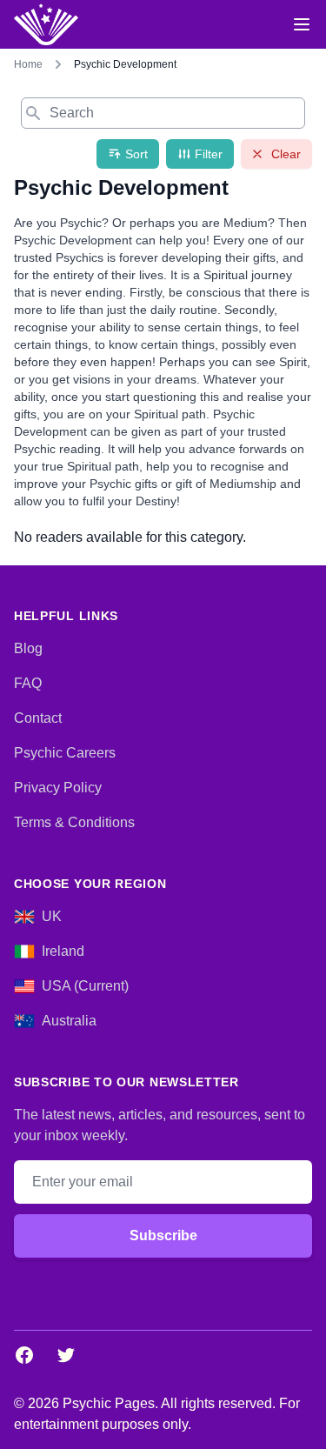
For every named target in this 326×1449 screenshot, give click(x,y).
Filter (209, 154)
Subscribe (163, 1235)
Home (28, 64)
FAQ (28, 683)
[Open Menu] (301, 24)
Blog (28, 648)
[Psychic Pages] (46, 24)
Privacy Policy (58, 787)
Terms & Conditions (74, 822)
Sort (136, 154)
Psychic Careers (65, 752)
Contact (38, 718)
